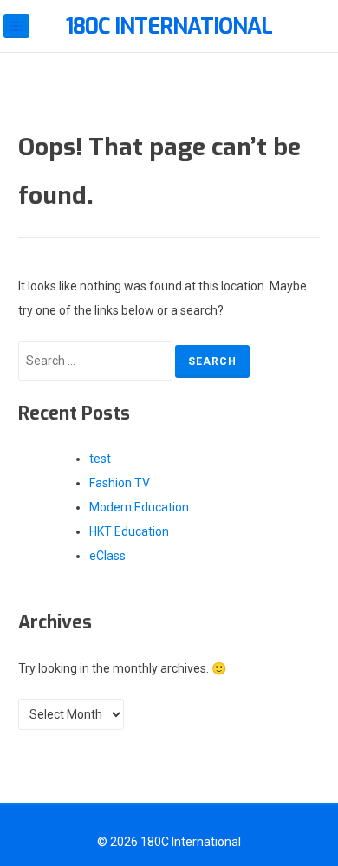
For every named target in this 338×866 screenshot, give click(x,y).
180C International (169, 26)
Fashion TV (119, 483)
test (100, 459)
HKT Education (129, 531)
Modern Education (139, 507)
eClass (107, 556)
